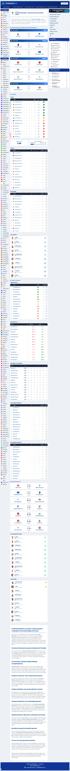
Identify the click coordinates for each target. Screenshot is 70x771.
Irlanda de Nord (6, 288)
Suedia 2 (4, 440)
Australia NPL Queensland (6, 104)
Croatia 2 (4, 202)
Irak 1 (4, 284)
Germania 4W (5, 261)
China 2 (4, 181)
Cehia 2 (4, 162)
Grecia (4, 267)
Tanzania (4, 447)
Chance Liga (5, 31)
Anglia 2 (4, 71)
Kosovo (4, 321)
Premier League (6, 11)
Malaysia (4, 342)
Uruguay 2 (5, 468)
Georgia (4, 246)
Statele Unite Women (6, 436)
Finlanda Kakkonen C (6, 236)
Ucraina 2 (4, 461)
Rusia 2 (4, 401)
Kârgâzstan (5, 317)
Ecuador (4, 211)
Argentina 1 (5, 89)
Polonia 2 (4, 386)
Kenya (4, 319)
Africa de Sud (5, 60)
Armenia (4, 94)
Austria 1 (4, 114)
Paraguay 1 (5, 376)
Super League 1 (6, 46)
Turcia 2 (4, 457)
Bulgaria (4, 154)
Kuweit (4, 323)
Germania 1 (5, 248)
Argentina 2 (5, 91)
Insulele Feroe (5, 280)
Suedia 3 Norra (6, 442)
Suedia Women (6, 445)
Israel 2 (4, 296)
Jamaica (4, 307)
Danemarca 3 (5, 208)
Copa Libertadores (6, 190)
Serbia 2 (4, 415)
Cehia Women (5, 171)
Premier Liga (5, 40)
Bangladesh (5, 127)
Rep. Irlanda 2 (5, 394)
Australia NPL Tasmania (6, 108)
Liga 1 (4, 34)
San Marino (5, 403)
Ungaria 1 (4, 463)
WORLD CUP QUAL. (6, 482)
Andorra (4, 68)
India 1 (4, 275)
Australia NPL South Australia (6, 106)
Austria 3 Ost (5, 119)
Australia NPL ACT (6, 98)
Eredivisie (5, 21)
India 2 (4, 277)
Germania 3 (5, 252)
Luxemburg (5, 338)
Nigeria (4, 357)
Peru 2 (4, 382)
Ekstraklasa (5, 29)
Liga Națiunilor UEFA (6, 54)
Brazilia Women (6, 152)
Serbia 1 (4, 413)
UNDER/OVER (52, 25)
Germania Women (6, 263)
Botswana (5, 142)
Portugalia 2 (5, 390)
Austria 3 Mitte (5, 117)
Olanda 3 (4, 373)
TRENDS (51, 27)
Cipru (4, 183)
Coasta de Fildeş (6, 185)
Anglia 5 (4, 77)
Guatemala (5, 271)
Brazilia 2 (4, 146)
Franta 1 (4, 238)
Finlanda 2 (5, 229)
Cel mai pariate (53, 20)
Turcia (4, 455)
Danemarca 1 (5, 204)
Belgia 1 (4, 131)
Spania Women (5, 428)
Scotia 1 (4, 405)
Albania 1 (4, 62)
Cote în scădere (53, 18)
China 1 (4, 179)
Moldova (4, 353)
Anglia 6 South (5, 81)
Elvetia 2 (4, 221)
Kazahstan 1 (5, 313)
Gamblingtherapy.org (41, 767)
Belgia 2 (4, 133)
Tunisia (4, 453)
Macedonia (5, 340)
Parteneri (52, 33)
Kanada (4, 311)
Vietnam (4, 474)
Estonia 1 (4, 223)
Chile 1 (4, 175)
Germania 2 (5, 250)
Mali (4, 344)
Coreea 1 (4, 194)
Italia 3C (4, 305)
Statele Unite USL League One (6, 434)
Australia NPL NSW (6, 102)
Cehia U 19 (5, 169)
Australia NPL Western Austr (6, 112)
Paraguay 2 (5, 378)
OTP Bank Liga (5, 38)
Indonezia (5, 279)
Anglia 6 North (5, 79)
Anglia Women (5, 85)
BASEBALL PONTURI (53, 31)
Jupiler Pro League (6, 27)
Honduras (5, 273)
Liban (4, 328)
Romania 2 (5, 397)
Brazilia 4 (4, 150)
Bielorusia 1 (5, 137)
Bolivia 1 (4, 139)
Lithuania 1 (5, 336)
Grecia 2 (4, 269)
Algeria (4, 64)
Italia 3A (4, 302)
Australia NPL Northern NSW (6, 100)
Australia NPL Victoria (6, 110)
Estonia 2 (4, 225)
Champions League (6, 48)
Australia (4, 96)
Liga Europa (5, 50)
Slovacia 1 (5, 419)
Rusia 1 (4, 399)
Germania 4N (5, 256)
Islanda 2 (4, 292)
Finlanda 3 (5, 231)
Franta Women (5, 244)
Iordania (4, 282)
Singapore (5, 417)
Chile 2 (4, 177)
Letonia (4, 325)
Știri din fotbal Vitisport (55, 14)
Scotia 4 (4, 411)
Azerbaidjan (5, 123)
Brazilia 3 (4, 148)
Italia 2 (4, 300)
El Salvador (5, 217)
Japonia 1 (4, 309)
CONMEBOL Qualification (6, 56)
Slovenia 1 (5, 422)
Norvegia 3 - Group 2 (6, 365)
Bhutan (4, 135)
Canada (4, 158)
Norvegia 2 (5, 361)
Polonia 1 (4, 384)
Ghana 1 (4, 265)
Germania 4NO (5, 257)
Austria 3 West (5, 121)
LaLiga (4, 13)
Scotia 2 (4, 407)
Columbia (4, 188)
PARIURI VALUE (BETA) (54, 23)
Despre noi (41, 764)
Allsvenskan (5, 42)
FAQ (50, 35)
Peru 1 (4, 380)
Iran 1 (4, 286)
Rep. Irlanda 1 (5, 392)
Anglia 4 (4, 75)
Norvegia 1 (5, 359)
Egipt (4, 215)
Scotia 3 (4, 409)
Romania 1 (5, 396)
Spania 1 (4, 424)
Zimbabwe (5, 484)
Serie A (4, 17)
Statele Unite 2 (5, 432)
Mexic (4, 351)
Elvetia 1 (4, 219)
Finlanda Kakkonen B (6, 234)
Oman (4, 374)
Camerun (4, 156)
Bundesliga (5, 15)
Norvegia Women (6, 367)
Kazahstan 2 (5, 315)
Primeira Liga (5, 23)
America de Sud (6, 66)
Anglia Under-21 (6, 83)
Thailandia (5, 451)
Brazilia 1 (4, 144)
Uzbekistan (5, 470)
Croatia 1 (4, 200)
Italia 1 (4, 298)
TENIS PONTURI (53, 29)
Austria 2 (4, 116)
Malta (4, 346)
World (4, 476)
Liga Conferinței (6, 52)
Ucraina (4, 459)
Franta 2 (4, 240)
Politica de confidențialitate (32, 764)
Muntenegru (5, 355)
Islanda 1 (4, 290)
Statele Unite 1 (5, 430)
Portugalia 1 (5, 388)
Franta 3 (4, 242)
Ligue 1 (4, 19)
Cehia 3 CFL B (5, 165)
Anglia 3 (4, 73)
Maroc (4, 348)
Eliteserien (5, 44)
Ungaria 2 (5, 465)
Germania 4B (5, 254)
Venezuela (5, 472)
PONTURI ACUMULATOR (54, 16)
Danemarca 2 (5, 206)
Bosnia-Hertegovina (6, 140)
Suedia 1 (4, 438)
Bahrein (4, 125)
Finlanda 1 (5, 227)
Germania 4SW (5, 259)
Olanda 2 (4, 371)
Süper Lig (5, 25)
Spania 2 (4, 426)
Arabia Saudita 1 (6, 87)
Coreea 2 (4, 196)
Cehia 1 (4, 160)
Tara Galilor (5, 449)
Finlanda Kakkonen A (6, 233)
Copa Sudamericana (6, 192)
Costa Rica (5, 198)
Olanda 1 (4, 369)
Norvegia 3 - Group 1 (6, 363)
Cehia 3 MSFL (5, 167)
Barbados (4, 129)
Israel (4, 294)
